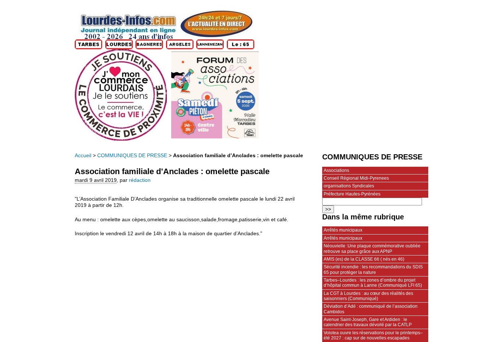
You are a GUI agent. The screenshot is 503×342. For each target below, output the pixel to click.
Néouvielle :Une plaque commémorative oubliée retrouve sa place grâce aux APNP (372, 248)
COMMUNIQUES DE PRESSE (132, 155)
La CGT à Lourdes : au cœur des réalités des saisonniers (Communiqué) (368, 296)
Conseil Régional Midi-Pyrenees (356, 178)
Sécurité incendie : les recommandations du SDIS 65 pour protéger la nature (373, 269)
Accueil (83, 155)
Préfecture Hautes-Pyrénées (352, 194)
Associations (336, 170)
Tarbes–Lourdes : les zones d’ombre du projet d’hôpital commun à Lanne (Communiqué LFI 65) (373, 283)
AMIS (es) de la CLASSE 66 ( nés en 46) (364, 259)
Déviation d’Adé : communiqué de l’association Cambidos (371, 309)
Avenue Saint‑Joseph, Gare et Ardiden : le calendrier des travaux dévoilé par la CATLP (368, 322)
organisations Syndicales (349, 185)
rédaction (140, 180)
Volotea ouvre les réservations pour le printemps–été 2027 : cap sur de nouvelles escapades (373, 335)
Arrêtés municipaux (343, 230)
